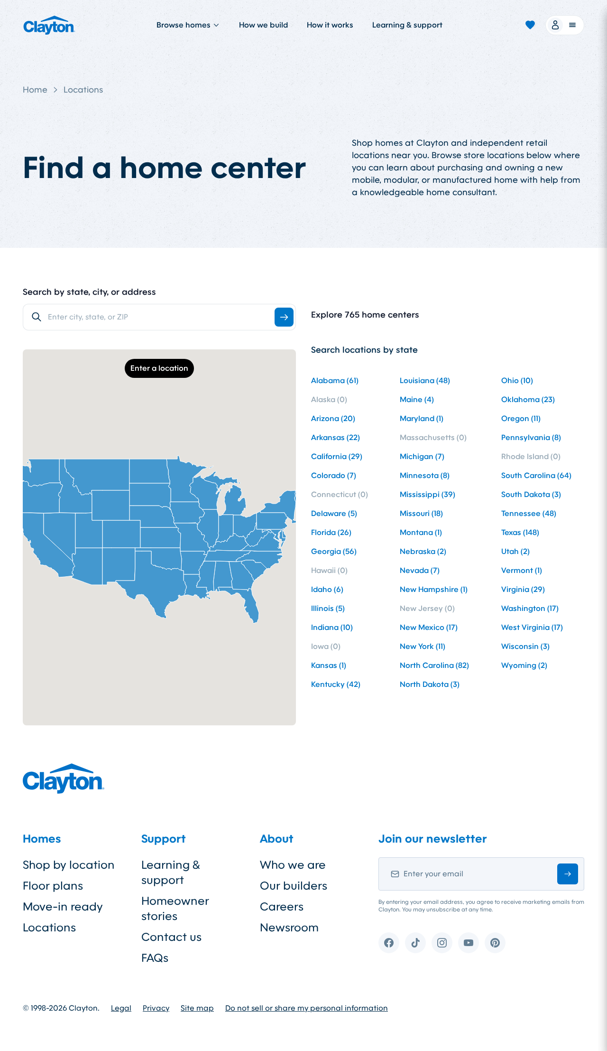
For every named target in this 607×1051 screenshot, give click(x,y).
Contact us (171, 937)
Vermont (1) (521, 570)
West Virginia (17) (532, 627)
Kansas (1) (328, 665)
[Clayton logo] (49, 25)
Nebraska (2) (423, 551)
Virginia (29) (523, 589)
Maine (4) (417, 399)
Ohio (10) (517, 380)
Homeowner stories (175, 908)
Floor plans (53, 885)
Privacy (156, 1008)
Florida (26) (331, 532)
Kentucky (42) (335, 684)
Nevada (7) (420, 570)
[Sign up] (567, 873)
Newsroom (289, 927)
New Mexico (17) (429, 627)
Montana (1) (421, 532)
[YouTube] (468, 942)
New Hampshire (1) (434, 589)
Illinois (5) (328, 608)
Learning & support (407, 25)
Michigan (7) (422, 456)
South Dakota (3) (531, 494)
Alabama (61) (335, 380)
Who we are (293, 865)
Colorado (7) (333, 475)
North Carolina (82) (434, 665)
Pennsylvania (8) (531, 437)
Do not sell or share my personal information (306, 1008)
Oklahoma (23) (528, 399)
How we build (263, 25)
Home (35, 89)
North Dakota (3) (430, 684)
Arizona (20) (333, 418)
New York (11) (422, 646)
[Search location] (284, 317)
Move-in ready (63, 906)
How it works (330, 25)
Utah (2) (515, 551)
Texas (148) (520, 532)
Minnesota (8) (425, 475)
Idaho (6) (327, 589)
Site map (197, 1008)
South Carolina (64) (536, 475)
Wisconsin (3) (525, 646)
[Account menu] (564, 25)
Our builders (293, 885)
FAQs (154, 958)
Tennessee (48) (528, 513)
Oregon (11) (521, 418)
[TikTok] (415, 942)
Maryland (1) (421, 418)
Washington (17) (530, 608)
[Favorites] (530, 25)
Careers (282, 906)
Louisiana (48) (425, 380)
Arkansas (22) (335, 437)
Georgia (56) (334, 551)
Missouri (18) (421, 513)
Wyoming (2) (524, 665)
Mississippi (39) (427, 494)
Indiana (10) (332, 627)
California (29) (336, 456)
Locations (83, 89)
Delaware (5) (334, 513)
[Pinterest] (495, 942)
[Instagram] (442, 942)
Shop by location (69, 865)
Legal (121, 1008)
